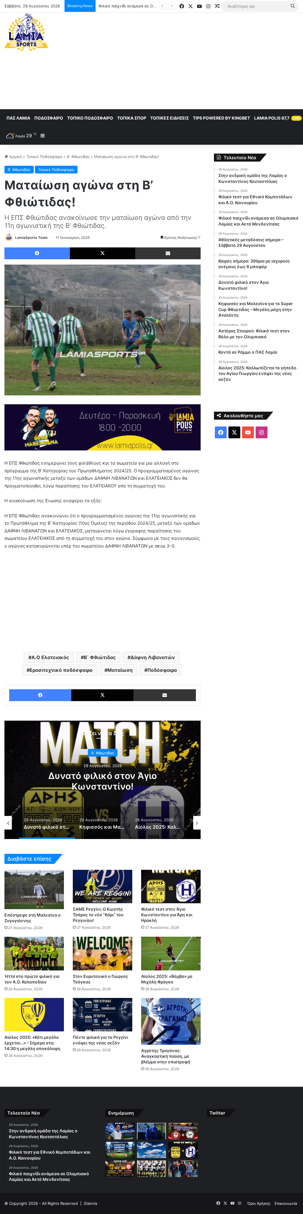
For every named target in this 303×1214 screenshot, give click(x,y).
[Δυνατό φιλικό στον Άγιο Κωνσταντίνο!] (182, 1150)
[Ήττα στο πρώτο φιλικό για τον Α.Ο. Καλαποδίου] (34, 953)
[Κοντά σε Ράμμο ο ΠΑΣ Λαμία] (182, 1168)
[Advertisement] (204, 60)
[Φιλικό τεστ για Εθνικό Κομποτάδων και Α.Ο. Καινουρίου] (151, 1131)
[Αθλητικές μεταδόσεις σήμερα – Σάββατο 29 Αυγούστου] (119, 1150)
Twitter (217, 1113)
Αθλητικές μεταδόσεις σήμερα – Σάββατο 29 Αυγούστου (150, 6)
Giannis (90, 1203)
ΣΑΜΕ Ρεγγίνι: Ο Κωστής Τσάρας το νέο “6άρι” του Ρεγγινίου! (98, 915)
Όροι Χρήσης (258, 1203)
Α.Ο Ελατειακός (50, 657)
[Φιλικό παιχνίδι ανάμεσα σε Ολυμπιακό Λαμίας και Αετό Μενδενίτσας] (182, 1131)
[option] (102, 780)
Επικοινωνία (286, 1203)
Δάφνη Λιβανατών (152, 657)
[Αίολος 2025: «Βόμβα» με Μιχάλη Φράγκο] (171, 953)
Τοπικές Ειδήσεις (169, 117)
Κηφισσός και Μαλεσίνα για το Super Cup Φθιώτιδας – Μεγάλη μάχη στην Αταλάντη (102, 786)
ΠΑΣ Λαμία (18, 117)
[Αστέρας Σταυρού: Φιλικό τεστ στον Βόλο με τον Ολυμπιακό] (151, 1168)
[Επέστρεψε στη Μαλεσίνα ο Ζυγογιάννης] (34, 889)
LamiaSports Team (31, 237)
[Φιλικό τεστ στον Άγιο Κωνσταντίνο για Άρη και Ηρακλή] (171, 886)
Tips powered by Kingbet (221, 117)
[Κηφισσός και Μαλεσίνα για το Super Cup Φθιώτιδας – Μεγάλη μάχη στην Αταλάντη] (119, 1168)
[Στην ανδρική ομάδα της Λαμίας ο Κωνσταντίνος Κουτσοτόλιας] (119, 1131)
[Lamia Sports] (26, 32)
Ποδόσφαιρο (48, 117)
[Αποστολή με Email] (168, 253)
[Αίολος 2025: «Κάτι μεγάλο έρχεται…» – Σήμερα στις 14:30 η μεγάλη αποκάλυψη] (34, 1014)
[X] (102, 253)
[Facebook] (37, 253)
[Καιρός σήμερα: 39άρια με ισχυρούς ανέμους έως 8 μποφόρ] (151, 1150)
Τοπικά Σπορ (131, 117)
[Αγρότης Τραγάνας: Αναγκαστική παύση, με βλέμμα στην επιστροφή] (171, 1021)
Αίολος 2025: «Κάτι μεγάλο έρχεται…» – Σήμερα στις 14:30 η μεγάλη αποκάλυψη (32, 1043)
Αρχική (15, 156)
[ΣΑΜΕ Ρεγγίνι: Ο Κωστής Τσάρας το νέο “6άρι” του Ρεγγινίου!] (102, 886)
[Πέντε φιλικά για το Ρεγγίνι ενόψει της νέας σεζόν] (102, 1014)
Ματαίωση (120, 670)
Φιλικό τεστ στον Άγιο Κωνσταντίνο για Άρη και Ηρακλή (166, 915)
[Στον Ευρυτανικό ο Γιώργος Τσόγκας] (102, 953)
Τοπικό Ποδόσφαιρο (90, 117)
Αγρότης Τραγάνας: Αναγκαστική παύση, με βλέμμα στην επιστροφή (165, 1056)
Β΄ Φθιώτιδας (78, 156)
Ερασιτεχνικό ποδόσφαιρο (61, 670)
